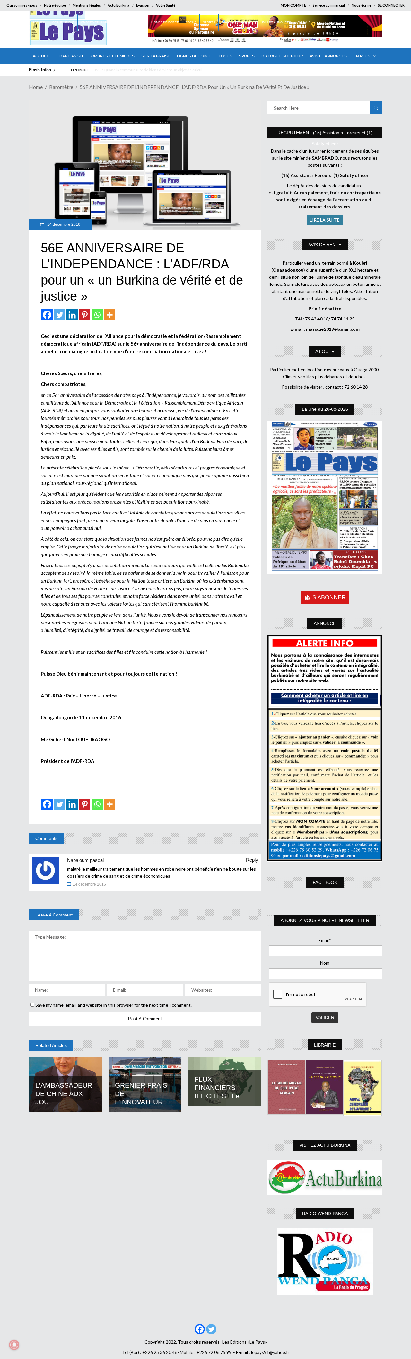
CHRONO (76, 69)
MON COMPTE (293, 5)
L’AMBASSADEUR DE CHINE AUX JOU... (63, 1094)
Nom (324, 963)
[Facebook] (47, 314)
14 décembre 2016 (63, 224)
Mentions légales (87, 5)
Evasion (142, 5)
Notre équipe (55, 5)
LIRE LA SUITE (325, 220)
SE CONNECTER (391, 5)
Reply (252, 860)
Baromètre (61, 87)
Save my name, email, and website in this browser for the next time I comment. (113, 1005)
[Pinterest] (84, 314)
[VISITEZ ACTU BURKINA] (324, 1177)
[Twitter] (59, 314)
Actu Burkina (118, 5)
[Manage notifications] (14, 1345)
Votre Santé (165, 5)
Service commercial (329, 5)
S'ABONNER (329, 597)
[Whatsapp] (97, 314)
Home (36, 87)
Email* (325, 940)
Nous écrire (361, 5)
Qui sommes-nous (21, 5)
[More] (109, 314)
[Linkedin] (72, 314)
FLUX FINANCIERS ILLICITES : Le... (220, 1087)
